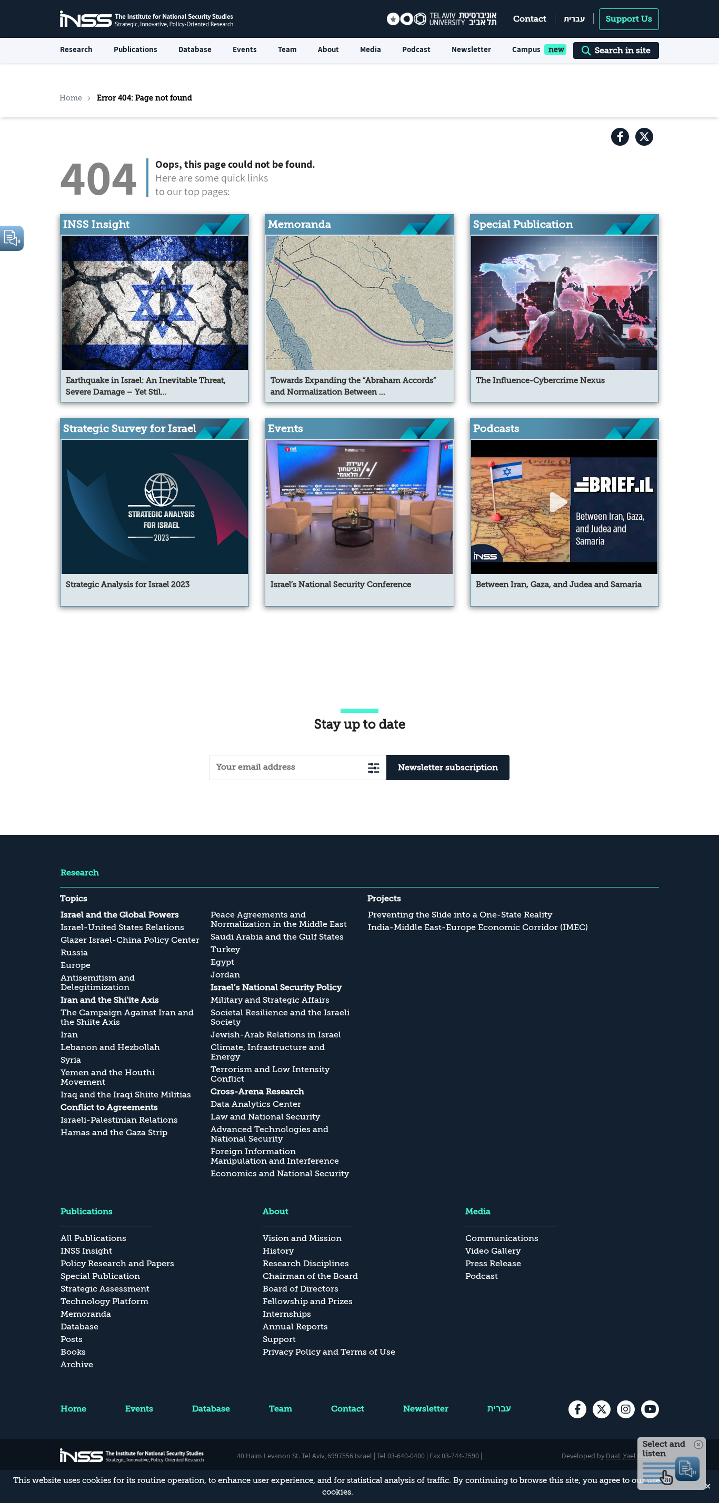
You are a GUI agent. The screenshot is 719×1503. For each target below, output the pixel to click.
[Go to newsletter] (374, 767)
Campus (526, 49)
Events (245, 49)
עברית (574, 18)
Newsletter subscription (448, 767)
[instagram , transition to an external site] (626, 1409)
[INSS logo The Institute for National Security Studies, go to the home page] (132, 1455)
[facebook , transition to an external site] (620, 137)
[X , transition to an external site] (644, 137)
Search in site (623, 50)
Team (287, 49)
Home (70, 98)
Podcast (416, 49)
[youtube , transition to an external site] (650, 1409)
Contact (529, 19)
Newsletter (471, 49)
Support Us (629, 19)
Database (195, 49)
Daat (614, 1455)
